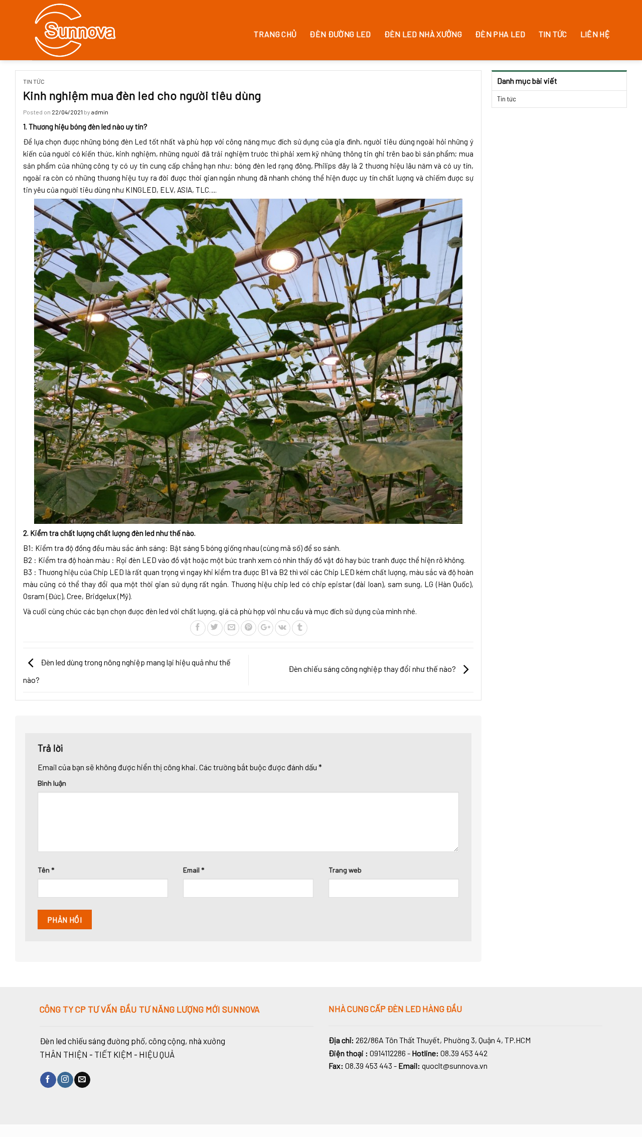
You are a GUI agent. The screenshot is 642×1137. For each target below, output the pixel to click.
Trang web (345, 870)
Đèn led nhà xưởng (423, 34)
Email (193, 870)
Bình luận (52, 783)
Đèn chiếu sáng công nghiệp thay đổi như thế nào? (372, 668)
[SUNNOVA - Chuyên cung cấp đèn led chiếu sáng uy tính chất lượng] (94, 30)
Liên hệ (595, 34)
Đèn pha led (500, 34)
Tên (46, 870)
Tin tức (553, 34)
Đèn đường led (340, 34)
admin (99, 111)
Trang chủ (275, 34)
